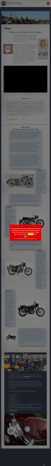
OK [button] (25, 236)
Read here (31, 234)
